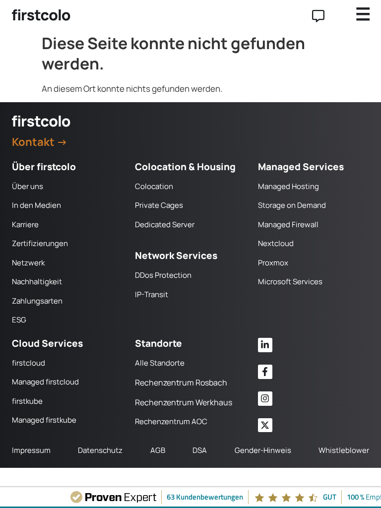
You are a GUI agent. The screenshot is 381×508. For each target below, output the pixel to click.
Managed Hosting (288, 186)
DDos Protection (163, 275)
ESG (19, 320)
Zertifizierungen (40, 243)
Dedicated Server (164, 224)
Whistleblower (343, 450)
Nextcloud (276, 243)
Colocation (154, 186)
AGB (157, 450)
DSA (199, 450)
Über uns (27, 186)
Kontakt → (39, 141)
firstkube (27, 401)
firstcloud (28, 363)
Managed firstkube (44, 420)
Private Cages (159, 205)
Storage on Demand (292, 205)
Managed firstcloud (45, 382)
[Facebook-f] (265, 372)
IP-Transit (151, 294)
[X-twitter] (265, 425)
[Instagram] (265, 398)
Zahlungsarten (37, 301)
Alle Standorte (160, 363)
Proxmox (273, 262)
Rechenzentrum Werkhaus (183, 402)
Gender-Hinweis (263, 450)
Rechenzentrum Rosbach (181, 382)
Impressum (31, 450)
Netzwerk (28, 262)
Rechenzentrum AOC (171, 421)
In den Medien (36, 205)
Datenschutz (100, 450)
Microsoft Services (290, 281)
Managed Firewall (288, 224)
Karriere (25, 224)
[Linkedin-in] (265, 345)
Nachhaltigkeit (37, 281)
